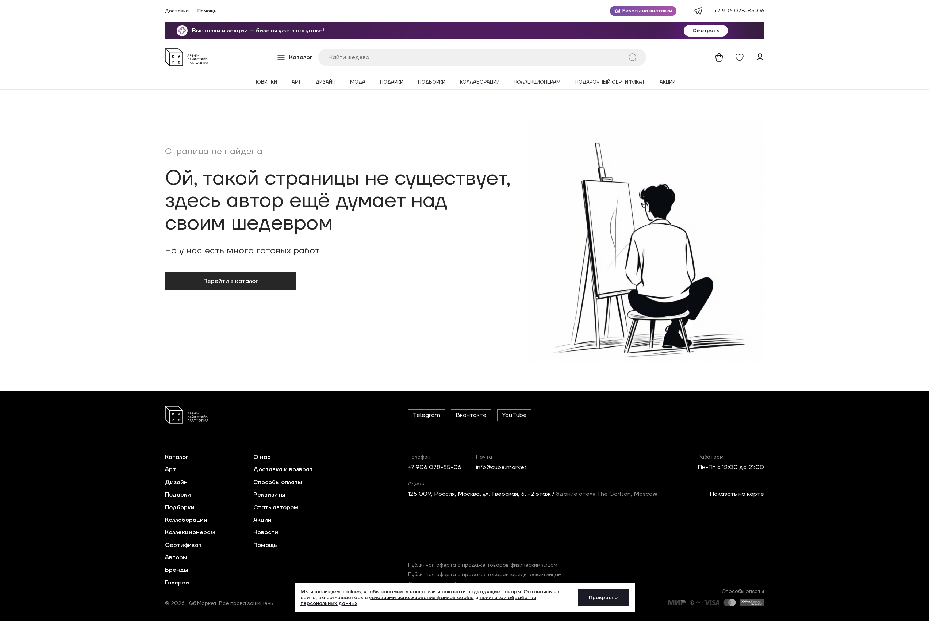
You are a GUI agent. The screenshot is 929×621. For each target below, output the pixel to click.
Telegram (426, 415)
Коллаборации (480, 82)
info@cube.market (501, 467)
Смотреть (705, 30)
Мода (357, 82)
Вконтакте (471, 415)
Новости (265, 532)
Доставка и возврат (283, 469)
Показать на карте (737, 494)
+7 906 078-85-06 (739, 11)
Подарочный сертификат (610, 82)
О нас (261, 457)
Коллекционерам (537, 82)
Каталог (176, 457)
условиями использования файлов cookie (421, 597)
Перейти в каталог (230, 281)
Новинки (265, 82)
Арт (296, 82)
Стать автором (275, 507)
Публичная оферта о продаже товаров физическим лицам (482, 565)
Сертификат (183, 545)
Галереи (177, 582)
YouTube (514, 415)
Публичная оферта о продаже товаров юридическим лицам (485, 574)
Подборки (431, 82)
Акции (668, 82)
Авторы (176, 557)
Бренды (176, 570)
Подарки (391, 82)
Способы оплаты (277, 482)
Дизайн (325, 82)
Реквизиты (269, 494)
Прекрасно (603, 597)
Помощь (206, 11)
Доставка (177, 11)
